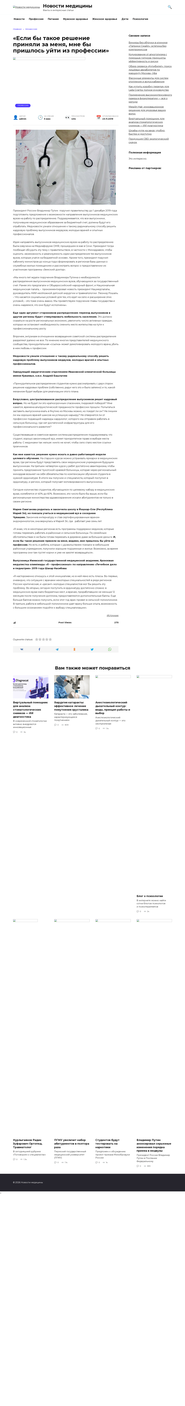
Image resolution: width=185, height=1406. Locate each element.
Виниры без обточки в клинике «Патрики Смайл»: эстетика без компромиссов (148, 46)
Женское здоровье (104, 19)
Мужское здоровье (75, 19)
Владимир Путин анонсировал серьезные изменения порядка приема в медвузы (154, 1145)
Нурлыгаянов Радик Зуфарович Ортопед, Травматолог (27, 1143)
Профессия (36, 19)
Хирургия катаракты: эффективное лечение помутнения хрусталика (71, 706)
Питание (53, 19)
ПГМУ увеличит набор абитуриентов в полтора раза (71, 1143)
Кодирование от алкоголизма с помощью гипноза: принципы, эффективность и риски (148, 58)
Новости (19, 19)
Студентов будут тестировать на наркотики (107, 1143)
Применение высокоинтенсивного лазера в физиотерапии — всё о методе (150, 98)
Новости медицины (67, 6)
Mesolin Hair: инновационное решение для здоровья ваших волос (147, 110)
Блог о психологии (150, 896)
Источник (113, 615)
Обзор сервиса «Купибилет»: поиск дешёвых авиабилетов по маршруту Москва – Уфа (150, 70)
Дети (125, 19)
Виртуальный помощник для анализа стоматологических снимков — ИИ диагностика (146, 122)
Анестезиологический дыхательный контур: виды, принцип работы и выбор (112, 708)
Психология (140, 19)
